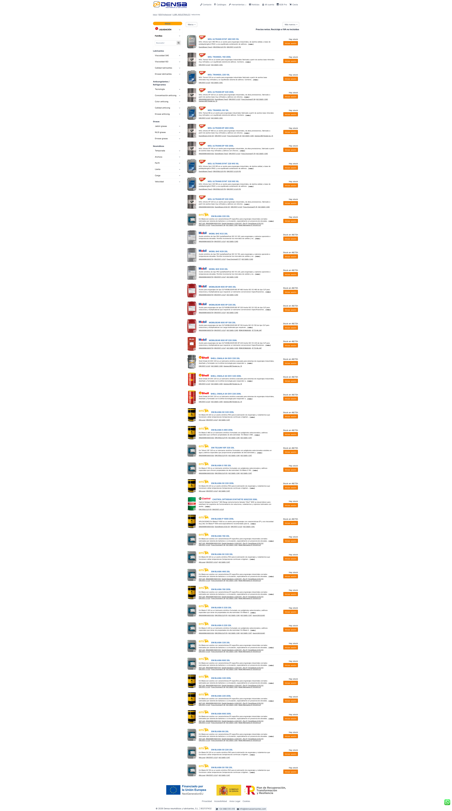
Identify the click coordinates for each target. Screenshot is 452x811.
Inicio (167, 23)
